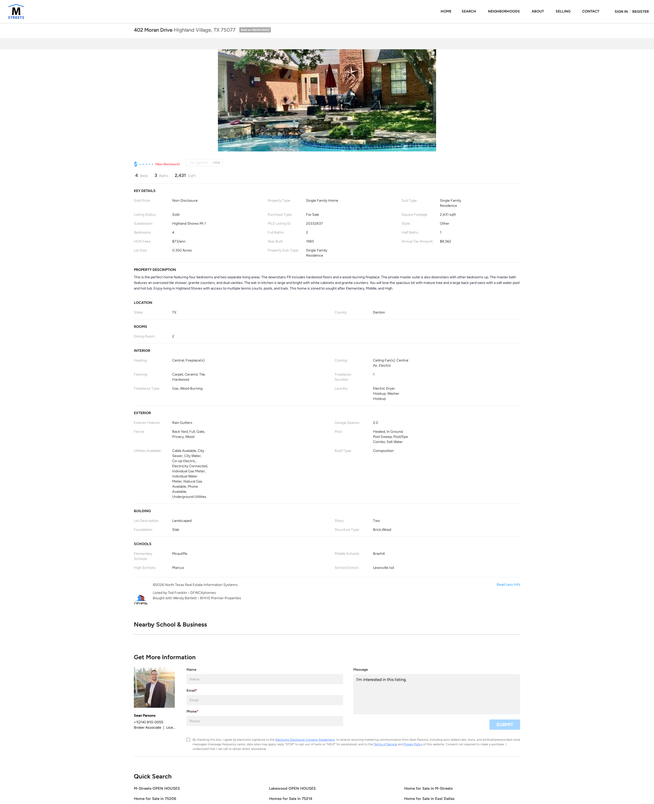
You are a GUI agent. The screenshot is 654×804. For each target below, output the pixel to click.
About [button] (538, 11)
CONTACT (590, 11)
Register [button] (640, 11)
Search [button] (469, 11)
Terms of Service (385, 744)
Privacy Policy (413, 744)
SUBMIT (504, 724)
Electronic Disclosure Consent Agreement (305, 739)
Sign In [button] (621, 11)
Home (446, 11)
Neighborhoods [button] (504, 11)
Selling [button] (563, 11)
